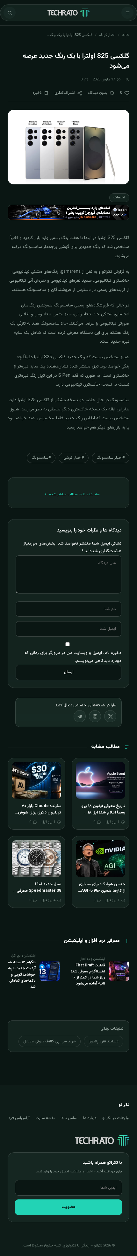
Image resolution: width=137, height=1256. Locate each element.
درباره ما (90, 1118)
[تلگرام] (80, 716)
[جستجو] (10, 13)
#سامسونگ (41, 458)
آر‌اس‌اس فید (19, 1118)
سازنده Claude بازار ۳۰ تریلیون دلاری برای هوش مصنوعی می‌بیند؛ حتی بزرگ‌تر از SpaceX (39, 815)
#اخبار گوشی (73, 458)
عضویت (68, 1207)
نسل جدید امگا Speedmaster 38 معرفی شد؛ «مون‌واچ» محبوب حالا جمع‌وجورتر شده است (37, 893)
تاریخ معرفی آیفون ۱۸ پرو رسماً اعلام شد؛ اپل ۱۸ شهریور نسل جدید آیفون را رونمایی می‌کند (102, 815)
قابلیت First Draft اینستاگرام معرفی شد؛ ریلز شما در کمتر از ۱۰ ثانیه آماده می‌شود (88, 975)
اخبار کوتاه (107, 35)
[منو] (127, 13)
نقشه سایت (45, 1118)
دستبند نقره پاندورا (104, 1041)
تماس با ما (69, 1118)
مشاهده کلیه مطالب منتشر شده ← (72, 494)
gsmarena (71, 271)
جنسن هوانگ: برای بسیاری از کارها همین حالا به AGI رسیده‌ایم (102, 890)
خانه (125, 35)
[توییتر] (110, 716)
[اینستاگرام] (95, 716)
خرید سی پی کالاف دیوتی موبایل (49, 1041)
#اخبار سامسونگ (111, 458)
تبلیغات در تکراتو (115, 1118)
